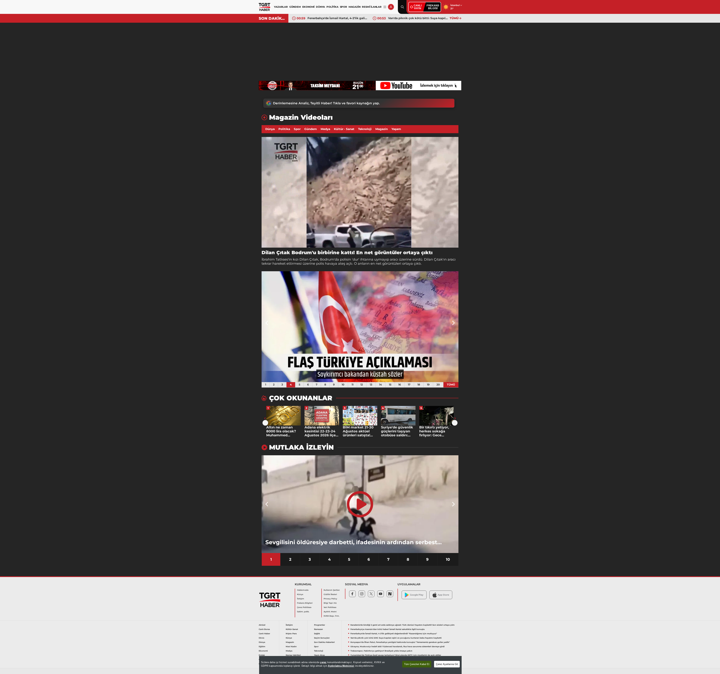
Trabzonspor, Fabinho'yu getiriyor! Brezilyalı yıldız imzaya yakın (381, 651)
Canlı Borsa (264, 629)
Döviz (261, 638)
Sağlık (317, 633)
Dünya (270, 129)
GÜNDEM (295, 6)
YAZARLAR (281, 6)
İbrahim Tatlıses (275, 259)
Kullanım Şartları (332, 590)
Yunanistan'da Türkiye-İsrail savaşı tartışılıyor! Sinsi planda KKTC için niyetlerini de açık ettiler (395, 655)
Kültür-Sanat (292, 629)
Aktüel (262, 625)
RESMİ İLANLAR (371, 6)
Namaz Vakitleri (293, 655)
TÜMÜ (454, 18)
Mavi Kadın (291, 646)
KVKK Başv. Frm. (331, 616)
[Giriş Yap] (391, 7)
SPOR (343, 6)
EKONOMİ (308, 6)
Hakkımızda (302, 590)
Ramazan (318, 629)
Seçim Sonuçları (322, 638)
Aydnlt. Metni (330, 611)
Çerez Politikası (304, 607)
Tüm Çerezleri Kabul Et (416, 664)
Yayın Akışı (319, 655)
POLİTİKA (332, 6)
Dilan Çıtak (308, 259)
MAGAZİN (355, 6)
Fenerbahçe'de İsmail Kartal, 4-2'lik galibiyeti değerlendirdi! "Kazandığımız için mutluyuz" (393, 633)
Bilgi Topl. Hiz (330, 603)
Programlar (319, 625)
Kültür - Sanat (344, 129)
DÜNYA (320, 6)
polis (320, 263)
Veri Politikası (330, 607)
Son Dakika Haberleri (324, 642)
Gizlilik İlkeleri (330, 594)
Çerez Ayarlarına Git (447, 664)
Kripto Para (291, 633)
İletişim (300, 598)
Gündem (310, 129)
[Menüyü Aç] (384, 7)
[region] (360, 665)
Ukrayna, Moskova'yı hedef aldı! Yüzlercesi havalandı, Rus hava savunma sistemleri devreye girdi (397, 646)
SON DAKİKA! (272, 18)
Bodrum (327, 259)
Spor (297, 129)
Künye (300, 594)
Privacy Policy (330, 598)
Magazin (381, 129)
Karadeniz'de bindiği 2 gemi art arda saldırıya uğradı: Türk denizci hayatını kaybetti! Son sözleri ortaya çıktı (402, 625)
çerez (323, 662)
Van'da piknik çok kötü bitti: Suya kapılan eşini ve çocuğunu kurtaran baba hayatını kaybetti (337, 18)
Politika (284, 129)
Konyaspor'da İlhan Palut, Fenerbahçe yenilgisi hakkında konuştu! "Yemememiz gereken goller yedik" (418, 18)
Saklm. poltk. (303, 611)
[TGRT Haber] (264, 7)
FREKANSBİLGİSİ (433, 7)
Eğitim (262, 646)
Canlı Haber (264, 633)
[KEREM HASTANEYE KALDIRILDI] (360, 326)
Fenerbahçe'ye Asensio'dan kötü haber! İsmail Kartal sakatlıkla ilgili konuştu (387, 629)
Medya (325, 129)
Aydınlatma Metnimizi (341, 665)
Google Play (416, 594)
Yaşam (396, 129)
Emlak (262, 655)
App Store (443, 594)
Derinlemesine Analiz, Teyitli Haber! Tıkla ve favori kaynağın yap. (326, 103)
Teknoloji (365, 129)
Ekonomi (263, 651)
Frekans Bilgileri (305, 603)
